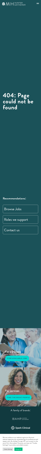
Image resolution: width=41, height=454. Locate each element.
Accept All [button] (18, 449)
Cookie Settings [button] (8, 449)
